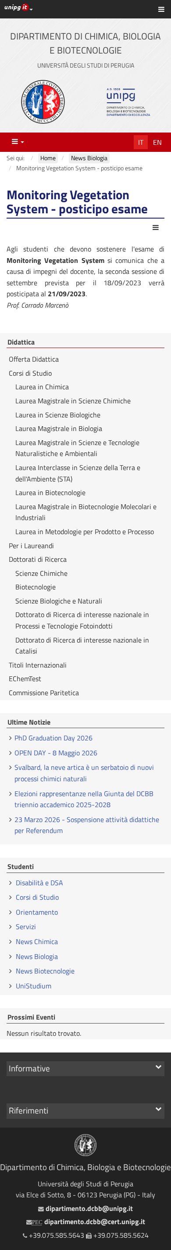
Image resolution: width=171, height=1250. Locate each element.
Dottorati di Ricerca (38, 559)
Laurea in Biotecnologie (50, 492)
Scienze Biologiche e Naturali (58, 601)
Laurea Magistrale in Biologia (58, 428)
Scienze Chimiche (41, 573)
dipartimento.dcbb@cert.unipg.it (88, 1221)
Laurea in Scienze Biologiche (57, 414)
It (140, 142)
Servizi (26, 926)
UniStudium (33, 986)
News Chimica (37, 941)
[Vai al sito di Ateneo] (43, 102)
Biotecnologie (35, 587)
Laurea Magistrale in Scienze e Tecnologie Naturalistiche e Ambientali (77, 448)
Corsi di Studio (30, 373)
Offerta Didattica (34, 359)
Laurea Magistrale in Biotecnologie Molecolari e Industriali (86, 512)
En (157, 142)
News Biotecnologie (45, 971)
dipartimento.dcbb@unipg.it (88, 1208)
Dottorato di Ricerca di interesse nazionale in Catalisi (82, 646)
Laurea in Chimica (42, 386)
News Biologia (37, 956)
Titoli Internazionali (38, 665)
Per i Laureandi (31, 545)
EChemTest (25, 678)
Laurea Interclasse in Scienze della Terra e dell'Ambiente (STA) (77, 473)
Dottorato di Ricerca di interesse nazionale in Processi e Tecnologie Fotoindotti (82, 620)
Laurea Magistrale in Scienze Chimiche (73, 400)
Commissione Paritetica (44, 692)
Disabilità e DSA (39, 882)
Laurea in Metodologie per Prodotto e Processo (84, 531)
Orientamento (37, 912)
